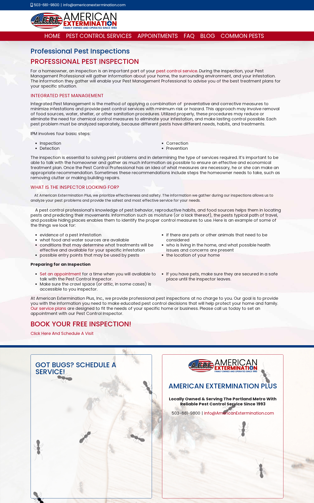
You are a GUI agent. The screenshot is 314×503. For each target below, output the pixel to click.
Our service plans (48, 308)
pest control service (176, 71)
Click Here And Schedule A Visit (62, 333)
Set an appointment (60, 274)
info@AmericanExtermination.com (239, 413)
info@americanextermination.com (94, 5)
